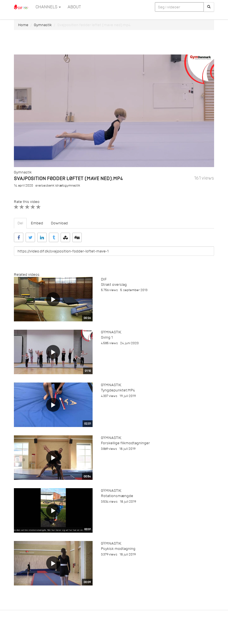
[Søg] (209, 7)
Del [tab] (20, 223)
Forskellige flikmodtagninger (125, 443)
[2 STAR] (21, 207)
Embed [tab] (37, 223)
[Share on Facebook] (18, 237)
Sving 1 (107, 337)
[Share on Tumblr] (53, 237)
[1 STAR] (16, 207)
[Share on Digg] (77, 237)
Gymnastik (43, 25)
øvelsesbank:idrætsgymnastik (57, 185)
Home (23, 25)
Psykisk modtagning (118, 548)
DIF (103, 279)
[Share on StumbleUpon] (65, 237)
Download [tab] (59, 223)
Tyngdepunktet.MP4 (118, 390)
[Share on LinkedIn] (42, 237)
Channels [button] (47, 7)
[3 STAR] (27, 207)
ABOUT (74, 7)
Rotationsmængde (117, 495)
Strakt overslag (114, 284)
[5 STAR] (38, 207)
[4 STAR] (33, 207)
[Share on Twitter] (30, 237)
